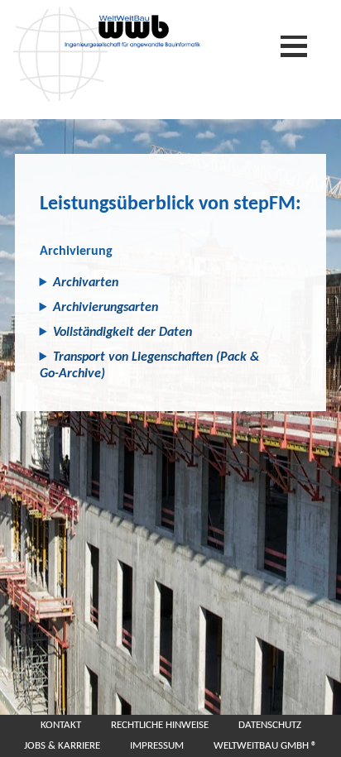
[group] (170, 283)
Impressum (157, 745)
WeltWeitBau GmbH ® (265, 745)
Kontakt (61, 725)
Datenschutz (269, 725)
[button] (158, 283)
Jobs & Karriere (62, 745)
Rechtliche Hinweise (160, 725)
